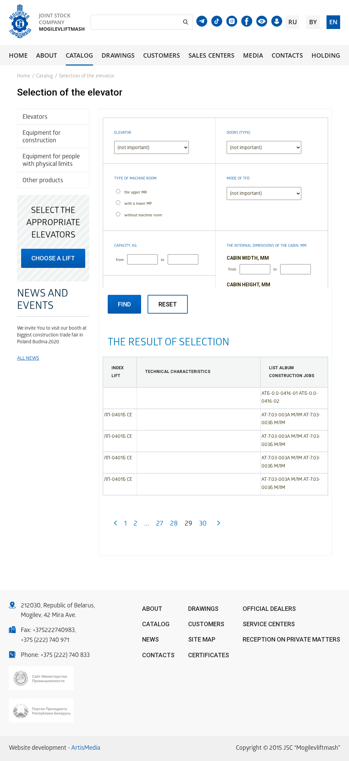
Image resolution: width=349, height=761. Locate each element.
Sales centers (211, 55)
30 (203, 524)
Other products (42, 181)
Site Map (201, 639)
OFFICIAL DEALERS (269, 608)
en (333, 22)
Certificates (208, 655)
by (313, 22)
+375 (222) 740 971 (45, 640)
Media (253, 55)
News (150, 639)
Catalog (79, 55)
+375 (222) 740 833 (65, 655)
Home (18, 55)
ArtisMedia (85, 748)
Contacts (287, 55)
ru (292, 22)
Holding (326, 55)
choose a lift (53, 258)
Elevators (34, 117)
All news (28, 359)
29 (188, 524)
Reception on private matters (291, 639)
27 (159, 524)
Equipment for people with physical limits (51, 161)
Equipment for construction (41, 137)
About (46, 55)
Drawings (118, 55)
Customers (161, 55)
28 (174, 524)
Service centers (269, 624)
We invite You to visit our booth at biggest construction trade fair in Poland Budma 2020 (52, 335)
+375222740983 (54, 630)
